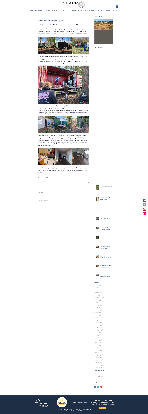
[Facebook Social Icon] (144, 200)
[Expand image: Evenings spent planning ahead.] (46, 156)
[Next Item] (110, 24)
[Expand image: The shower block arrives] (80, 45)
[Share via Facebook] (38, 177)
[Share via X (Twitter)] (43, 177)
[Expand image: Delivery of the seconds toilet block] (63, 45)
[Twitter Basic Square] (98, 387)
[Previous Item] (97, 24)
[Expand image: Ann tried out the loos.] (63, 156)
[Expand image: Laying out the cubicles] (80, 156)
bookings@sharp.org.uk (75, 412)
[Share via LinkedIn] (47, 177)
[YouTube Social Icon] (144, 209)
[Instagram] (144, 213)
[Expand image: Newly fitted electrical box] (80, 124)
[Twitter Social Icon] (144, 204)
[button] (117, 6)
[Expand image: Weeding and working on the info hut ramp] (46, 124)
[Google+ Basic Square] (101, 387)
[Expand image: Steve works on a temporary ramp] (63, 124)
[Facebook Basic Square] (95, 387)
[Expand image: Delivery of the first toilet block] (46, 45)
